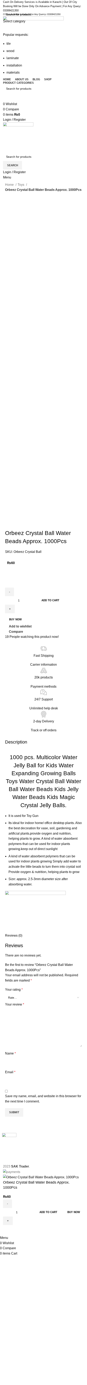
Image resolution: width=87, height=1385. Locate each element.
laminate (12, 58)
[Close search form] (5, 5)
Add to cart (50, 600)
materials (13, 72)
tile (8, 43)
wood (10, 51)
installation (14, 65)
